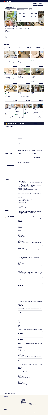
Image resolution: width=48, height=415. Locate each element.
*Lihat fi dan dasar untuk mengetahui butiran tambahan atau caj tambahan (25, 162)
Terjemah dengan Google (21, 235)
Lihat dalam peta (20, 138)
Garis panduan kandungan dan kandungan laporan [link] (31, 403)
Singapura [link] (7, 393)
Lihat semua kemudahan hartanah (22, 169)
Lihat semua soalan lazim (20, 213)
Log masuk (38, 5)
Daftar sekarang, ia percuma (40, 123)
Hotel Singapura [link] (10, 393)
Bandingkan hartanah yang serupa (24, 119)
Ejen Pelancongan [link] (22, 403)
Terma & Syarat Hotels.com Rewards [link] (32, 404)
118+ (42, 24)
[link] (38, 9)
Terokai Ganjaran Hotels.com (38, 7)
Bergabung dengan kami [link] (23, 400)
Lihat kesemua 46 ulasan (7, 31)
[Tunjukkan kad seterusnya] (43, 111)
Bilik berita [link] (22, 401)
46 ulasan (6, 218)
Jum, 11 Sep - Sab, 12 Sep (21, 9)
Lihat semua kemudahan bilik (21, 175)
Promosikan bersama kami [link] (23, 402)
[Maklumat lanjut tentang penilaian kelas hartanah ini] (6, 5)
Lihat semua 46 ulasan (21, 391)
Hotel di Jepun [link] (5, 409)
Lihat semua (6, 37)
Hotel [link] (5, 393)
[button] (19, 15)
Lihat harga (14, 66)
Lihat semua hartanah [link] (8, 3)
